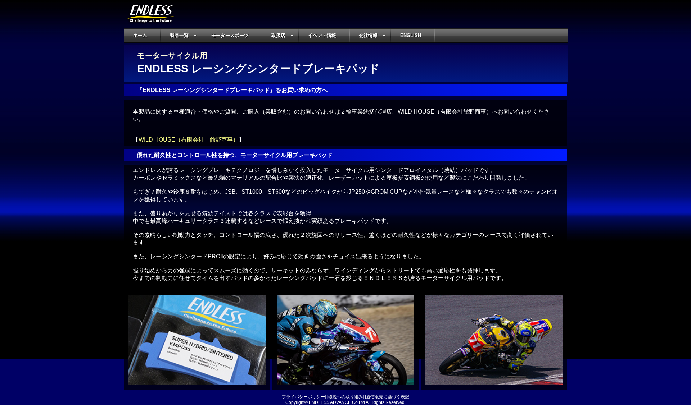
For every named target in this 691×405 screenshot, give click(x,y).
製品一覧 (179, 35)
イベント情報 (322, 35)
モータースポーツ (230, 35)
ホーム (140, 35)
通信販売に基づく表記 (387, 396)
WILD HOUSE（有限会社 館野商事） (189, 140)
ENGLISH (410, 35)
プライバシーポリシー (303, 396)
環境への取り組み (345, 396)
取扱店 (278, 35)
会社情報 (368, 35)
